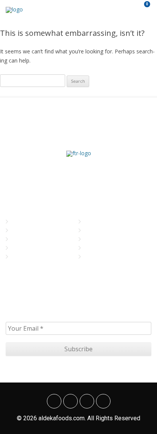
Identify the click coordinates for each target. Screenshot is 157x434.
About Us (23, 230)
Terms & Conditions (109, 239)
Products (24, 248)
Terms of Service (106, 248)
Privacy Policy (102, 230)
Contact (22, 256)
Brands (21, 239)
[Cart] (142, 10)
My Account (100, 221)
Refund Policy (102, 256)
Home (19, 221)
